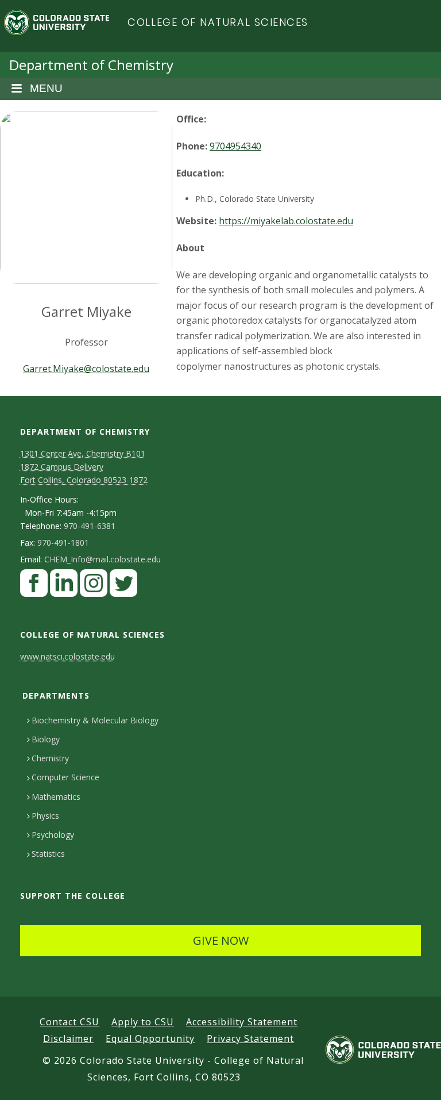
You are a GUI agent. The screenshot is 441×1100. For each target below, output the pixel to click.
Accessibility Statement (241, 1021)
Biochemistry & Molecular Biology (95, 720)
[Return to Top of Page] (415, 1078)
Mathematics (56, 796)
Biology (46, 739)
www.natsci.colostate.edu (67, 656)
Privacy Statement (250, 1038)
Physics (45, 815)
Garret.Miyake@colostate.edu (86, 368)
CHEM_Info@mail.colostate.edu (102, 559)
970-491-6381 (89, 526)
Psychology (53, 834)
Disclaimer (68, 1038)
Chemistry (50, 758)
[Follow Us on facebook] (34, 586)
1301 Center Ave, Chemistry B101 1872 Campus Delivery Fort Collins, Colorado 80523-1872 (84, 466)
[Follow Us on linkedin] (64, 586)
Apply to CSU (142, 1021)
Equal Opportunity (150, 1038)
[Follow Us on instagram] (93, 586)
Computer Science (65, 777)
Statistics (48, 853)
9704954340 (235, 146)
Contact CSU (69, 1021)
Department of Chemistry (91, 64)
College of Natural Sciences (217, 22)
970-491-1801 (63, 543)
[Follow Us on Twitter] (123, 586)
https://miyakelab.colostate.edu (286, 220)
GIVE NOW (221, 940)
